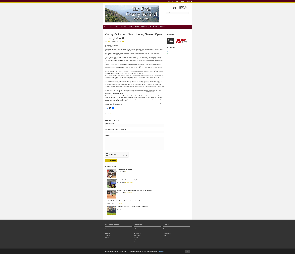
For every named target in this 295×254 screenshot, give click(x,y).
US (135, 228)
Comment (107, 135)
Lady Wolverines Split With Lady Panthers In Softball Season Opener (125, 200)
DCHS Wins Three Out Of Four (124, 169)
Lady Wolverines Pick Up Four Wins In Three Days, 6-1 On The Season (134, 190)
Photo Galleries (167, 233)
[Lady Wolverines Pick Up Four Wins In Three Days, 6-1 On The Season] (111, 194)
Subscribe (182, 1)
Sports (130, 27)
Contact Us (170, 1)
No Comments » (129, 171)
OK (187, 251)
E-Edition (176, 1)
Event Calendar (167, 231)
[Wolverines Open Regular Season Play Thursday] (111, 183)
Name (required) (109, 123)
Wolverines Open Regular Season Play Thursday (128, 179)
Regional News (153, 27)
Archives (188, 1)
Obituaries (162, 27)
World (135, 239)
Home (105, 27)
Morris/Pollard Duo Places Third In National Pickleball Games (132, 206)
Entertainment (137, 233)
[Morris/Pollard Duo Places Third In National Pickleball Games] (111, 210)
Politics (136, 237)
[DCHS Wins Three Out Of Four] (111, 173)
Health (135, 244)
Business (136, 242)
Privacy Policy (161, 251)
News (110, 27)
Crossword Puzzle (167, 228)
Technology (137, 235)
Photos (137, 27)
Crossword (144, 27)
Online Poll (165, 235)
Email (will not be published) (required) (115, 129)
